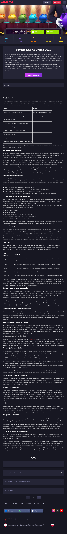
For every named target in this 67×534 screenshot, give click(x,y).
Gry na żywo (13, 503)
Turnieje (28, 503)
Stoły (21, 503)
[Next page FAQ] (39, 497)
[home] (7, 2)
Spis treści (37, 503)
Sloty (5, 503)
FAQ (43, 503)
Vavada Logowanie (33, 75)
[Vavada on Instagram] (53, 510)
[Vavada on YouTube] (61, 510)
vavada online (32, 339)
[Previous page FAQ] (28, 497)
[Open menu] (64, 2)
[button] (65, 20)
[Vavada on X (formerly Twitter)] (57, 510)
